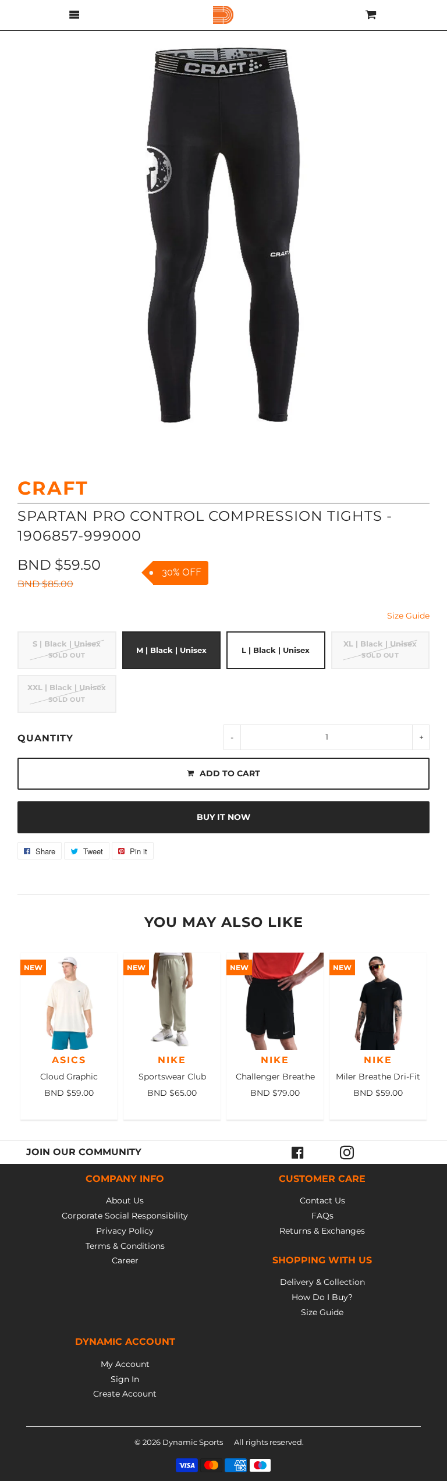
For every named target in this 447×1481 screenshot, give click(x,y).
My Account (125, 1364)
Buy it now (223, 817)
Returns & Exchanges (322, 1231)
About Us (125, 1200)
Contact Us (322, 1200)
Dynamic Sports (192, 1442)
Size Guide (408, 615)
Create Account (125, 1393)
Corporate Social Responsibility (125, 1215)
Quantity (45, 738)
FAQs (322, 1215)
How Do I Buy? (322, 1297)
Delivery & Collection (322, 1282)
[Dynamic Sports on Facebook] (298, 1152)
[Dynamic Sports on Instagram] (347, 1152)
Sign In (125, 1379)
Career (125, 1260)
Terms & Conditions (125, 1246)
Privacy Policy (125, 1231)
